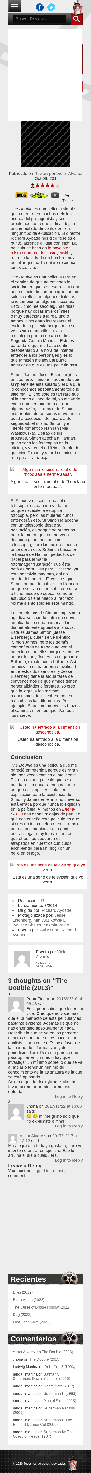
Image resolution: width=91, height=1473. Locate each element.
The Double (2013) (57, 1352)
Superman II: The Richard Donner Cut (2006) (42, 1422)
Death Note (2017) (59, 1386)
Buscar (77, 19)
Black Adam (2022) (28, 1300)
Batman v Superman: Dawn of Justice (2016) (41, 1376)
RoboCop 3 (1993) (59, 1367)
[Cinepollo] (78, 8)
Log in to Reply (69, 1096)
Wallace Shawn (26, 925)
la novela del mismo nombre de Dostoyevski (41, 250)
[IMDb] (22, 195)
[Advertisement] (45, 74)
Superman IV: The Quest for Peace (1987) (43, 1434)
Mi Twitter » (43, 963)
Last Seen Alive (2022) (31, 1322)
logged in (40, 1170)
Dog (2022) (22, 1314)
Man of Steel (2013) (60, 1401)
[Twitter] (51, 7)
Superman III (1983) (60, 1393)
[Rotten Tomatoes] (40, 195)
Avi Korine (49, 930)
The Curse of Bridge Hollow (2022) (41, 1307)
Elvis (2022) (23, 1292)
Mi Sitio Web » (45, 966)
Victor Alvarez (69, 173)
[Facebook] (39, 7)
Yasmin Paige (56, 925)
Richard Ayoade (56, 910)
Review (41, 173)
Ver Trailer (67, 195)
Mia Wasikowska (49, 920)
